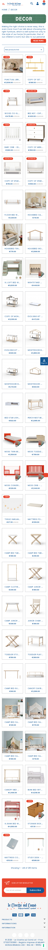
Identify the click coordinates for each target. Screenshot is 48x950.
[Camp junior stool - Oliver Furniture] (35, 573)
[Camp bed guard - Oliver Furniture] (12, 675)
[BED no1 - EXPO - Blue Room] (35, 100)
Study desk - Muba (37, 857)
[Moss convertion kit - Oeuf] (12, 472)
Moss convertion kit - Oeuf (19, 485)
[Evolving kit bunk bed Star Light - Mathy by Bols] (12, 336)
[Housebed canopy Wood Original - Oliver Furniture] (35, 201)
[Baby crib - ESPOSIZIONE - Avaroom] (12, 133)
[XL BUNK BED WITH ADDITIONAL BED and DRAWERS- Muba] (12, 810)
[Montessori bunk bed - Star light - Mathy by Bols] (12, 370)
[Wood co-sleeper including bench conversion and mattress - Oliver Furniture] (12, 100)
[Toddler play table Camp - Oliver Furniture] (35, 641)
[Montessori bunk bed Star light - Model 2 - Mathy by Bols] (35, 336)
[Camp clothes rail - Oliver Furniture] (12, 573)
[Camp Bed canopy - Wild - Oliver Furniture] (12, 708)
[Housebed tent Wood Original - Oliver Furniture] (12, 235)
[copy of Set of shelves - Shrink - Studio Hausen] (35, 66)
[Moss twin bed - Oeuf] (12, 438)
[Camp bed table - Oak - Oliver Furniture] (35, 539)
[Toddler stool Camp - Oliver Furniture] (12, 641)
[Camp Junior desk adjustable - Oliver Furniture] (12, 607)
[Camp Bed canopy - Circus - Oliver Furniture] (12, 742)
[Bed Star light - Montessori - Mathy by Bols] (12, 404)
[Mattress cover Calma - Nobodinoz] (12, 844)
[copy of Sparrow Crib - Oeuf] (35, 167)
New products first (24, 49)
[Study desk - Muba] (35, 844)
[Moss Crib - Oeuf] (35, 472)
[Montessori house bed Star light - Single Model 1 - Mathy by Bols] (35, 370)
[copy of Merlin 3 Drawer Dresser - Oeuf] (35, 133)
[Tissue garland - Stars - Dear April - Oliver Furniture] (12, 505)
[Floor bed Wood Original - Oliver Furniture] (12, 201)
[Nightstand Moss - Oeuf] (35, 269)
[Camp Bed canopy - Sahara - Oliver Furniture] (35, 708)
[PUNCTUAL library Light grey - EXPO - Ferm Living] (12, 66)
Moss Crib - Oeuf (36, 485)
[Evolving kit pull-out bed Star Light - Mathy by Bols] (35, 303)
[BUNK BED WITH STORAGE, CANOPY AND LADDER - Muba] (35, 776)
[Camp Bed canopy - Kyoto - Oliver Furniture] (35, 742)
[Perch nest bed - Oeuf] (35, 404)
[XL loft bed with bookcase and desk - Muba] (12, 269)
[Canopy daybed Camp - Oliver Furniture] (35, 675)
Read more (38, 41)
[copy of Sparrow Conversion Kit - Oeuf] (12, 167)
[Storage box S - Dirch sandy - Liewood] (35, 810)
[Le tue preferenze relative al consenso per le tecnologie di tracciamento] (43, 945)
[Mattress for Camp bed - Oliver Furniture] (35, 505)
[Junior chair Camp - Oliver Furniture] (35, 607)
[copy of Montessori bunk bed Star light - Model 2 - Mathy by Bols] (12, 303)
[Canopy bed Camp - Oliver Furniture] (12, 776)
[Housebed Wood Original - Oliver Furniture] (35, 235)
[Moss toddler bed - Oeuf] (35, 438)
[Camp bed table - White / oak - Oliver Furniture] (12, 539)
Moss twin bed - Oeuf (16, 451)
